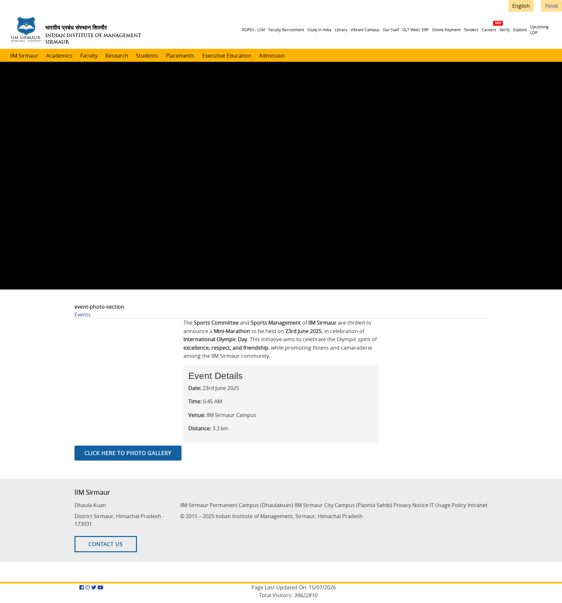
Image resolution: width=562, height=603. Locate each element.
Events (82, 314)
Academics (59, 55)
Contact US (105, 544)
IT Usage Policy (448, 505)
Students (147, 55)
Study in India (319, 29)
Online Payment (446, 29)
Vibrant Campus (365, 29)
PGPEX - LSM (253, 29)
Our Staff (391, 29)
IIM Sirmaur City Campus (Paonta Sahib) (343, 505)
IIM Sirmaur (24, 55)
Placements (180, 55)
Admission (272, 55)
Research (116, 55)
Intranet (478, 505)
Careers (489, 29)
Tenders (471, 29)
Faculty (89, 55)
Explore (520, 29)
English (521, 5)
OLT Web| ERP (415, 29)
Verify (505, 29)
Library (341, 29)
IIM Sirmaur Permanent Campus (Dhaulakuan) (236, 505)
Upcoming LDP (539, 29)
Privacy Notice (411, 505)
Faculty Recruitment (286, 29)
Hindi (551, 5)
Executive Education (226, 55)
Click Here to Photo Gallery (128, 453)
